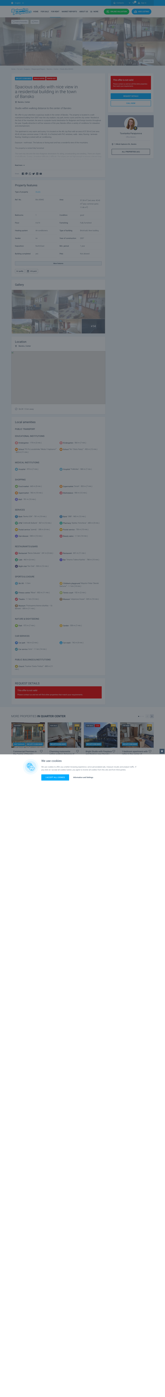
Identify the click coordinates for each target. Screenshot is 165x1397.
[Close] (162, 751)
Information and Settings (83, 777)
